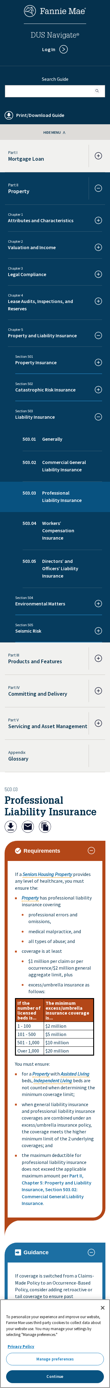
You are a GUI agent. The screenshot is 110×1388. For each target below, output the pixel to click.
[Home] (55, 15)
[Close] (102, 1308)
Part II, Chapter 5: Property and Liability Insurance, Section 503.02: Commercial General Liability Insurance (56, 1189)
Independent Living (53, 1080)
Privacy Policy (21, 1346)
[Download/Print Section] (11, 827)
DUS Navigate (55, 36)
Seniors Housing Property (47, 874)
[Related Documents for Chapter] (45, 827)
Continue (54, 1376)
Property (30, 898)
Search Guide (55, 79)
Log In (48, 49)
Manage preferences (55, 1359)
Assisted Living (75, 1074)
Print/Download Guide (40, 115)
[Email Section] (28, 827)
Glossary (18, 758)
